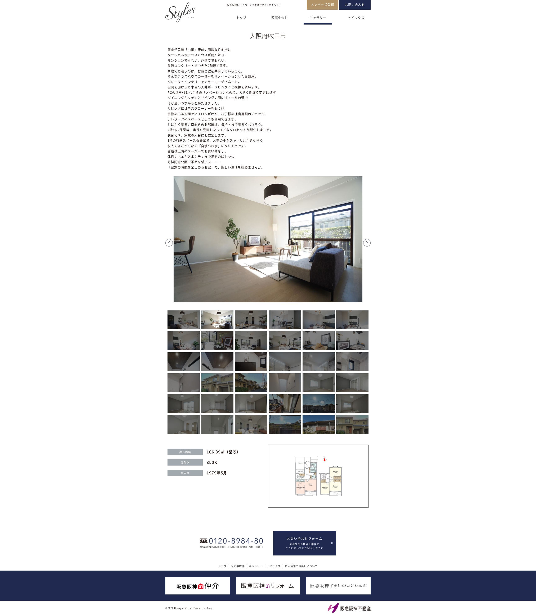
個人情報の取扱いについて (301, 566)
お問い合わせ (355, 4)
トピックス (356, 17)
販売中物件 (279, 17)
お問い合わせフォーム (305, 543)
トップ (241, 17)
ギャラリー (317, 17)
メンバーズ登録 (322, 4)
